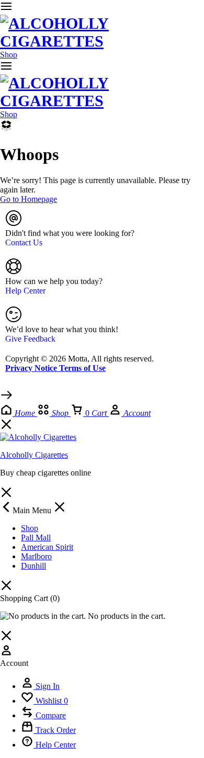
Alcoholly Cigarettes (34, 454)
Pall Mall (36, 537)
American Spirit (47, 546)
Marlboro (36, 556)
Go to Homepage (28, 199)
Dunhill (33, 565)
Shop (8, 54)
